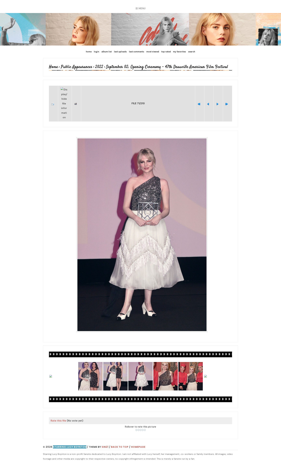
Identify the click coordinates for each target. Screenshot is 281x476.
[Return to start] (199, 99)
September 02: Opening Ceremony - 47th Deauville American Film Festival (144, 67)
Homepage (138, 438)
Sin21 (105, 438)
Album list (106, 51)
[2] (138, 422)
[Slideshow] (76, 99)
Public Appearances (71, 67)
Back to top (119, 438)
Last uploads (120, 51)
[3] (141, 422)
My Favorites (179, 51)
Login (96, 51)
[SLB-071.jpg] (141, 226)
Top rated (166, 51)
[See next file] (218, 99)
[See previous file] (209, 99)
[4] (143, 422)
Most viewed (152, 51)
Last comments (136, 51)
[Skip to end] (227, 99)
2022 (89, 67)
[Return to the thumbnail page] (53, 99)
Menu (142, 8)
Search (191, 51)
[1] (136, 422)
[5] (145, 422)
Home (89, 51)
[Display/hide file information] (65, 99)
